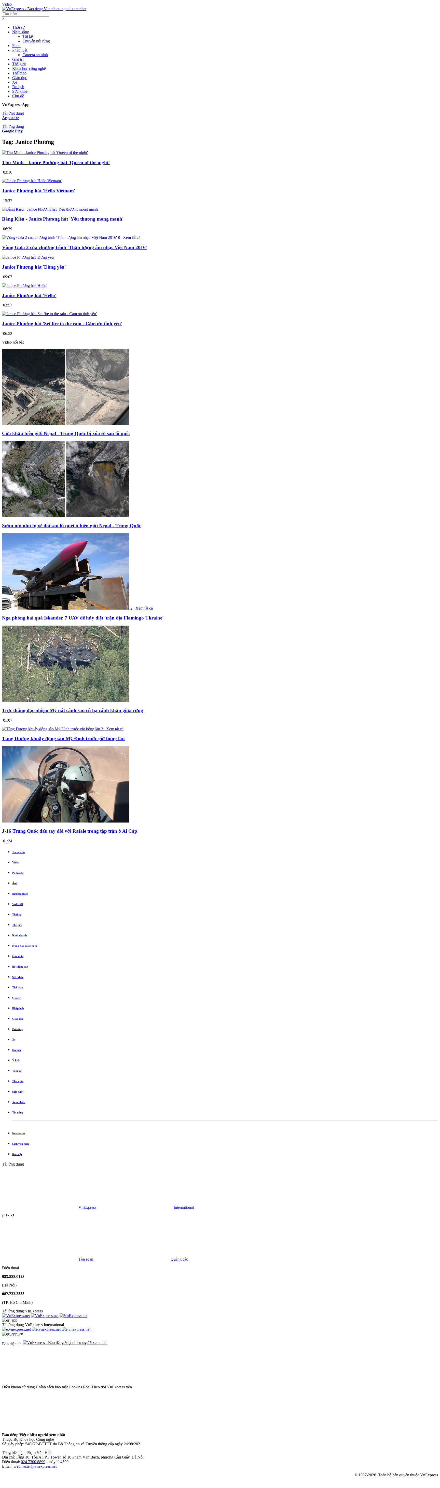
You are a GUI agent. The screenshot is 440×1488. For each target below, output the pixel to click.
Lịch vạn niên (20, 1143)
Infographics (20, 893)
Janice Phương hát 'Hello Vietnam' (38, 190)
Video (7, 4)
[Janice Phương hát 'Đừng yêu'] (28, 257)
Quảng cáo (179, 1259)
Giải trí (17, 59)
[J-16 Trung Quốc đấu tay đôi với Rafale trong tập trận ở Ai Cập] (65, 821)
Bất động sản (20, 966)
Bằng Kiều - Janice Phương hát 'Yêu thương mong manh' (62, 219)
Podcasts (17, 872)
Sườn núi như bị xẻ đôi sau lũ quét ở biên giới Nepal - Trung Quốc (71, 525)
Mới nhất (17, 1091)
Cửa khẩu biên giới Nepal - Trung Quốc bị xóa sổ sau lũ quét (66, 433)
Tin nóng (17, 1112)
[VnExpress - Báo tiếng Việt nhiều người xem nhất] (44, 9)
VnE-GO (17, 904)
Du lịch (18, 87)
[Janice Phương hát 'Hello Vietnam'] (32, 181)
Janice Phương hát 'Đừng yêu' (34, 267)
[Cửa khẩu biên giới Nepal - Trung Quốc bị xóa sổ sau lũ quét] (65, 423)
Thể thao (19, 73)
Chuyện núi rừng (36, 41)
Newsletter (18, 1133)
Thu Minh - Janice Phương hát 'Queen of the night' (56, 162)
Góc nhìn (17, 956)
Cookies (75, 1387)
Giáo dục (19, 77)
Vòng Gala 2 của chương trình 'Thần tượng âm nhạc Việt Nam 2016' (74, 247)
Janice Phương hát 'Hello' (29, 295)
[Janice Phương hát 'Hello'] (24, 285)
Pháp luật (19, 50)
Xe (14, 82)
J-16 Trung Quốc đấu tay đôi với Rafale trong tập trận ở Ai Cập (69, 831)
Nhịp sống (20, 32)
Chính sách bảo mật (52, 1387)
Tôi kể (27, 36)
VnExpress (87, 1207)
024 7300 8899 (33, 1462)
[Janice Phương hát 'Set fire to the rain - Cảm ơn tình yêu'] (49, 314)
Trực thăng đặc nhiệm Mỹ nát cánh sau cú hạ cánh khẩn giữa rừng (72, 710)
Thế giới (19, 64)
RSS (86, 1387)
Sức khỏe (20, 91)
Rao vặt (17, 1154)
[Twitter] (248, 1387)
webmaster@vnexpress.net (35, 1466)
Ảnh (14, 883)
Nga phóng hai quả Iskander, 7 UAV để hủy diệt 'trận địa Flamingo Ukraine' (82, 618)
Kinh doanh (19, 935)
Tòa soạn (86, 1259)
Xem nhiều (18, 1102)
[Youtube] (326, 1387)
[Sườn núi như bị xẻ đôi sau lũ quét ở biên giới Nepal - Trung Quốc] (65, 516)
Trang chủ (18, 852)
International (184, 1207)
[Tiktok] (40, 1426)
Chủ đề (18, 96)
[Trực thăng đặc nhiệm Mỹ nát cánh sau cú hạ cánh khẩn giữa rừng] (65, 700)
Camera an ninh (35, 55)
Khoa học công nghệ (29, 68)
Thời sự (18, 27)
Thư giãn (17, 1081)
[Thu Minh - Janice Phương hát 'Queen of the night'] (45, 152)
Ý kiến (16, 1060)
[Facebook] (171, 1387)
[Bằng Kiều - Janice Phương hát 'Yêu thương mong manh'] (50, 209)
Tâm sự (16, 1070)
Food (16, 45)
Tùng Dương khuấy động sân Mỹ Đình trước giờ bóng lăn (63, 738)
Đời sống (17, 1029)
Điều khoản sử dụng (18, 1387)
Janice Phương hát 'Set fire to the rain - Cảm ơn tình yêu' (62, 323)
